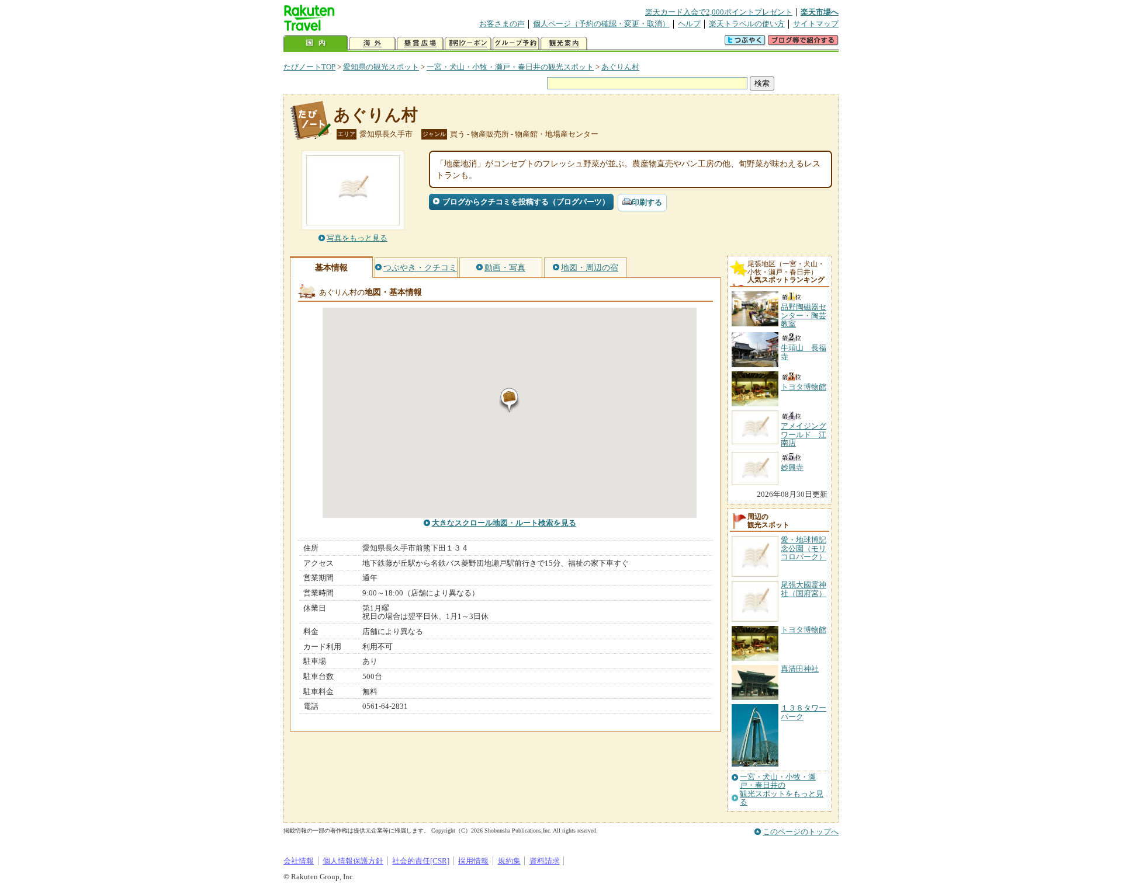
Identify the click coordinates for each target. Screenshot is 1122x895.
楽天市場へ (820, 12)
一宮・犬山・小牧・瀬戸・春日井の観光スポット (510, 66)
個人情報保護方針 (353, 860)
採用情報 (473, 860)
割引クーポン (468, 43)
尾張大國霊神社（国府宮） (803, 588)
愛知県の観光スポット (381, 66)
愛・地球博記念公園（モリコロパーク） (803, 548)
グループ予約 (516, 43)
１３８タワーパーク (803, 712)
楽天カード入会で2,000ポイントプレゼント (718, 12)
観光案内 (564, 43)
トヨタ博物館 (803, 629)
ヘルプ (689, 23)
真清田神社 (800, 668)
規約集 (509, 860)
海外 (372, 43)
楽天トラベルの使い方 (747, 23)
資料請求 (544, 860)
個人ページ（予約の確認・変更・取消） (601, 23)
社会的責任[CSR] (420, 860)
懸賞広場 (420, 43)
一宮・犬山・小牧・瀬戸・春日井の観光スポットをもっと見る (781, 789)
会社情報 (298, 860)
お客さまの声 (502, 23)
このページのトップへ (801, 831)
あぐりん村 (620, 66)
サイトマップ (816, 23)
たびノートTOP (309, 66)
